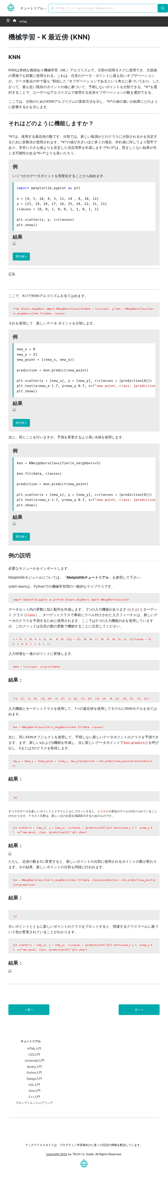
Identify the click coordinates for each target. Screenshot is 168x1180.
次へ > (139, 1009)
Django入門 (34, 1078)
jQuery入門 (34, 1066)
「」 (87, 577)
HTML (23, 21)
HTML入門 (34, 1048)
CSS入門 (34, 1054)
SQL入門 (34, 1084)
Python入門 (34, 1072)
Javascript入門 (34, 1060)
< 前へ (29, 1009)
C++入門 (34, 1096)
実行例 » (21, 256)
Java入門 (34, 1090)
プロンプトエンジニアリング (34, 1102)
